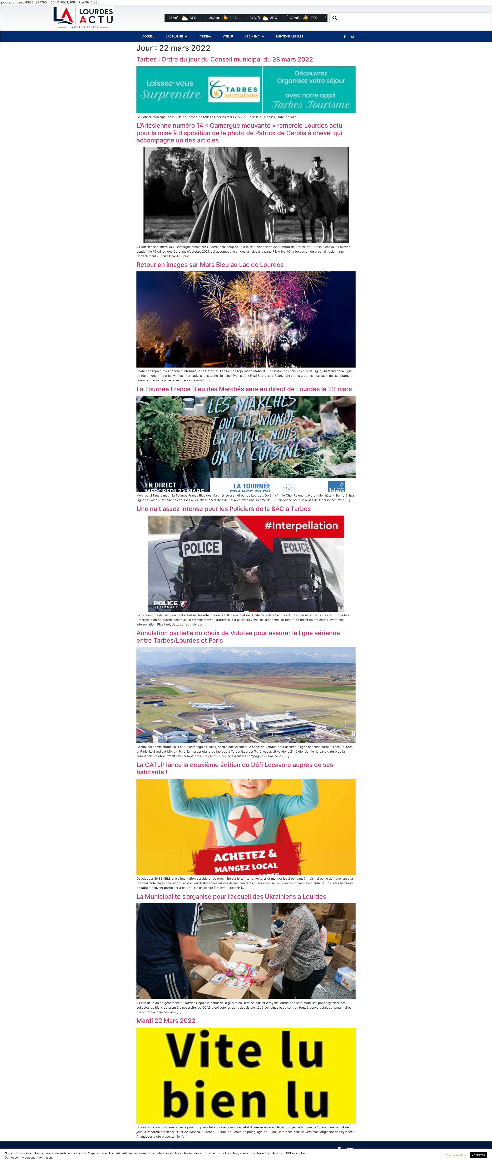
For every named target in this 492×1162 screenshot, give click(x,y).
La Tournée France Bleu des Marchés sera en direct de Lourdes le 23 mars (244, 389)
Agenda (205, 36)
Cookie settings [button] (456, 1155)
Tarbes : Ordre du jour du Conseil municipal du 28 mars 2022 (224, 59)
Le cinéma (252, 36)
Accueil (148, 36)
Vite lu (228, 36)
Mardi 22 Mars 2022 (165, 1020)
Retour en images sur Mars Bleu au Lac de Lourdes (210, 264)
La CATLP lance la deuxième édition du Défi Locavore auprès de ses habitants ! (234, 768)
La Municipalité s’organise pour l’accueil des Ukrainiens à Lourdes (231, 896)
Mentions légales (289, 36)
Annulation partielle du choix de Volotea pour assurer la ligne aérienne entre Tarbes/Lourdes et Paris (238, 636)
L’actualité (174, 36)
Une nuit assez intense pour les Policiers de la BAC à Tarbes (224, 508)
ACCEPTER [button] (478, 1155)
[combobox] (409, 17)
